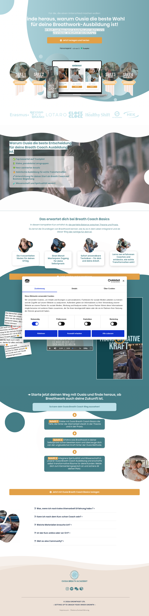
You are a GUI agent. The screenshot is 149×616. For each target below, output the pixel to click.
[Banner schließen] (123, 281)
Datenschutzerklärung (80, 610)
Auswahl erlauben (74, 333)
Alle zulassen (108, 333)
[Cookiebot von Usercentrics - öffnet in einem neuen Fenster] (110, 281)
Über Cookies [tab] (109, 289)
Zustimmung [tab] (39, 289)
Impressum (64, 610)
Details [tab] (74, 289)
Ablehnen (41, 333)
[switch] (61, 324)
